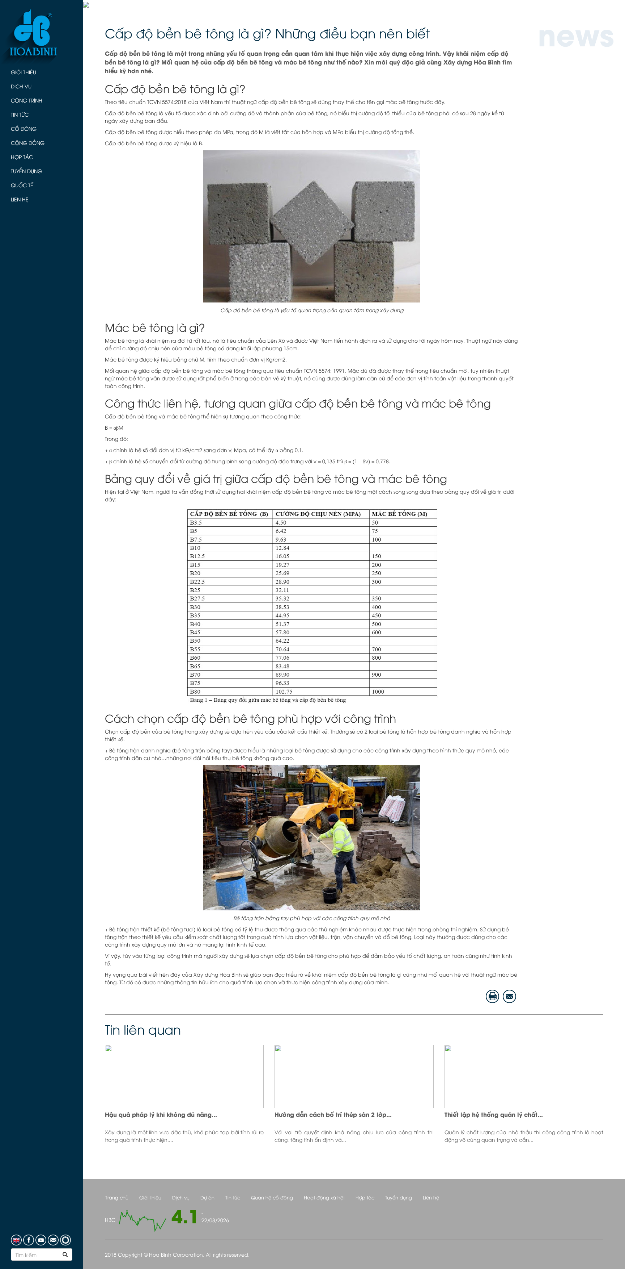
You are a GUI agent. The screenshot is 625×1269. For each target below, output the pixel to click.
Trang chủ (116, 1197)
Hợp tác (22, 156)
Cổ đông (24, 128)
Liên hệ (20, 199)
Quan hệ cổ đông (272, 1197)
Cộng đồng (27, 142)
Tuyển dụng (26, 170)
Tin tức (20, 114)
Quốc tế (22, 184)
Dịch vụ (21, 86)
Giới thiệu (23, 71)
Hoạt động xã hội (324, 1197)
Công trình (26, 100)
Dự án (207, 1197)
